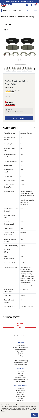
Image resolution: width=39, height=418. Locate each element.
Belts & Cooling (20, 345)
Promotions (20, 388)
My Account (20, 394)
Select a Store (19, 118)
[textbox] (12, 10)
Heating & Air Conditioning (20, 360)
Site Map (20, 375)
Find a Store (20, 372)
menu (35, 10)
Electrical (20, 353)
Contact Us (20, 392)
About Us (20, 369)
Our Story (20, 373)
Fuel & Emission (20, 359)
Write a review (9, 87)
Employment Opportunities (20, 379)
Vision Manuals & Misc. (20, 364)
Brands (3, 17)
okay (34, 415)
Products (20, 342)
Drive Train (20, 351)
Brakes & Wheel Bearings (20, 347)
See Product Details (10, 104)
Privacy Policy (20, 400)
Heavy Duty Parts (20, 381)
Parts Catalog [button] (11, 17)
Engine (20, 355)
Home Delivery (20, 390)
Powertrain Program (20, 377)
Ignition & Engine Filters (20, 362)
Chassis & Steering (20, 349)
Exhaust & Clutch (20, 357)
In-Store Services (20, 396)
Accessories (21, 17)
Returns (20, 398)
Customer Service (20, 385)
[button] (27, 5)
